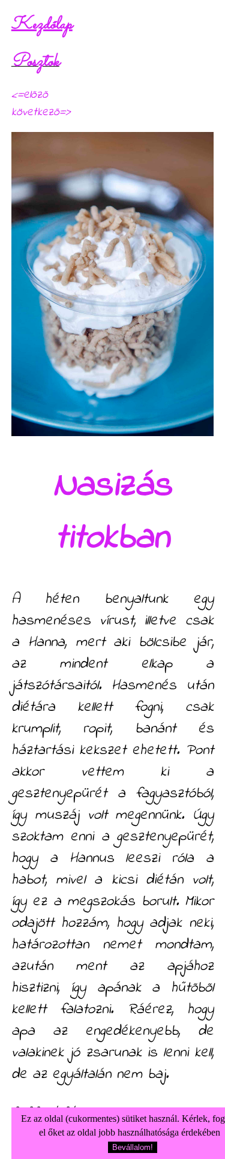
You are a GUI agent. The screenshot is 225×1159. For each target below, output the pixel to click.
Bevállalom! (132, 1147)
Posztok (35, 62)
